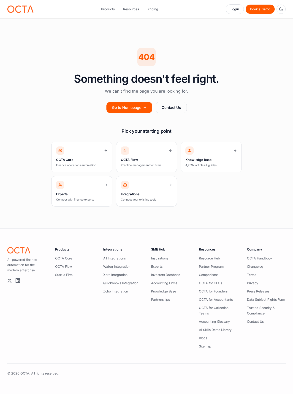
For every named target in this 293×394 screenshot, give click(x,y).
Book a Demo (260, 9)
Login (235, 9)
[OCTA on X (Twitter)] (9, 280)
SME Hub (158, 249)
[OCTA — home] (20, 9)
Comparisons (208, 275)
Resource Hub (209, 258)
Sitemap (205, 346)
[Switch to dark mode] (281, 9)
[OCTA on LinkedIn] (18, 280)
